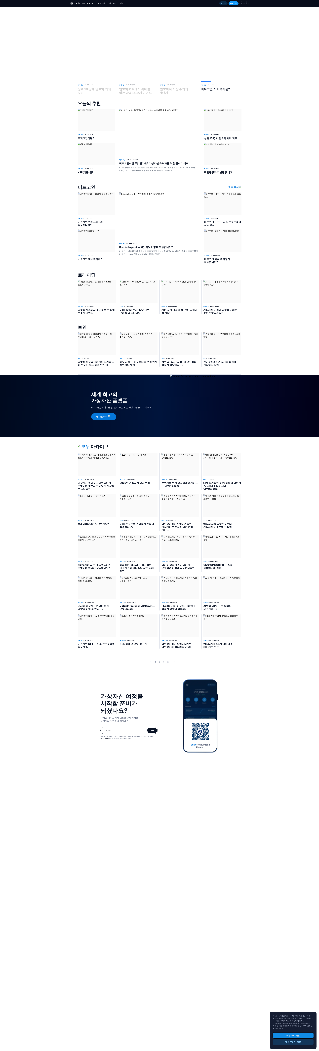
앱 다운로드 (101, 416)
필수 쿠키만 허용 (293, 1042)
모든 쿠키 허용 (293, 1035)
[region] (293, 1030)
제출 (152, 730)
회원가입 (233, 3)
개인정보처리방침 (105, 738)
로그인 (223, 3)
